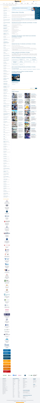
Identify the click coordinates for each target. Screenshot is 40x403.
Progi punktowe (34, 69)
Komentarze (36, 17)
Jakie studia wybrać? (4, 385)
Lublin (13, 387)
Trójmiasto (14, 395)
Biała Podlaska (14, 379)
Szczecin (18, 393)
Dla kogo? (36, 8)
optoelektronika (21, 64)
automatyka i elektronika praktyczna (21, 59)
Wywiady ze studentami (5, 389)
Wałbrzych (19, 395)
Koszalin (18, 385)
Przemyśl (13, 391)
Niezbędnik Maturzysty (6, 355)
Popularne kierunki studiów (5, 390)
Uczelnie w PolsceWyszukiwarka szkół (6, 353)
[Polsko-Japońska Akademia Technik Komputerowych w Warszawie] (35, 375)
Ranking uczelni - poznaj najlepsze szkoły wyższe (6, 366)
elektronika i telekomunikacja (21, 61)
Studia (6, 3)
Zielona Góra (19, 397)
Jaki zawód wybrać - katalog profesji (6, 361)
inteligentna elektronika (14, 64)
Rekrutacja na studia (4, 388)
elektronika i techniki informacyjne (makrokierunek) (15, 62)
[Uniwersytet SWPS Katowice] (25, 375)
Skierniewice (19, 392)
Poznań (18, 390)
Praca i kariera (28, 3)
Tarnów (13, 394)
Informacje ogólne (37, 7)
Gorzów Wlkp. (14, 383)
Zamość (13, 397)
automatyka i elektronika (14, 59)
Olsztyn (13, 389)
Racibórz (18, 391)
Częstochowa (14, 381)
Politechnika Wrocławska (15, 68)
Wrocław (18, 396)
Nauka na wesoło (4, 393)
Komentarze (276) (25, 69)
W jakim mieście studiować (25, 392)
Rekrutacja (21, 69)
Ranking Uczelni (4, 383)
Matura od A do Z (6, 358)
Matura (4, 3)
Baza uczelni (12, 3)
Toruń (18, 394)
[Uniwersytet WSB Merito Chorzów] (5, 375)
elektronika (27, 59)
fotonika (34, 61)
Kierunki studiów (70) (29, 69)
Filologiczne (24, 385)
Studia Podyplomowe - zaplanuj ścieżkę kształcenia (6, 371)
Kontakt (34, 386)
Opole (18, 389)
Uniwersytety (24, 387)
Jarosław (18, 383)
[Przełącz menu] (34, 7)
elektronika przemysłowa (27, 61)
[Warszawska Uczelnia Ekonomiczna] (15, 375)
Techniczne (24, 379)
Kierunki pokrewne (37, 14)
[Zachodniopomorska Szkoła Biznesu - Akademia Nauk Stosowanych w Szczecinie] (10, 375)
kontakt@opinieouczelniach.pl (30, 400)
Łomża (18, 387)
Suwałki (13, 393)
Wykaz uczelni (36, 15)
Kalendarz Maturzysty (4, 381)
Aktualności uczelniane (6, 363)
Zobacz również (36, 18)
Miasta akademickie (37, 16)
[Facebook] (33, 1)
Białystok (18, 379)
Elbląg (18, 381)
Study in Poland (32, 3)
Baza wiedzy (24, 397)
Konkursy (34, 387)
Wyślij (36, 88)
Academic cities (34, 381)
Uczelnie (9, 3)
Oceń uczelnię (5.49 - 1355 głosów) (15, 69)
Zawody (25, 3)
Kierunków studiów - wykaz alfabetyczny (6, 350)
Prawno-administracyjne (25, 381)
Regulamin (34, 385)
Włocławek (14, 396)
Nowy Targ (14, 388)
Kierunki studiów (22, 3)
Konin (13, 385)
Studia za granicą (6, 368)
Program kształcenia (37, 9)
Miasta (36, 3)
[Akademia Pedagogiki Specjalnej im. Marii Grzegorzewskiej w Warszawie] (20, 375)
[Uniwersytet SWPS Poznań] (30, 375)
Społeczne (24, 383)
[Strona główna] (20, 1)
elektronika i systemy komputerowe (34, 59)
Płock (13, 390)
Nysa (18, 388)
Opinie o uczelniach (16, 3)
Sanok (13, 392)
